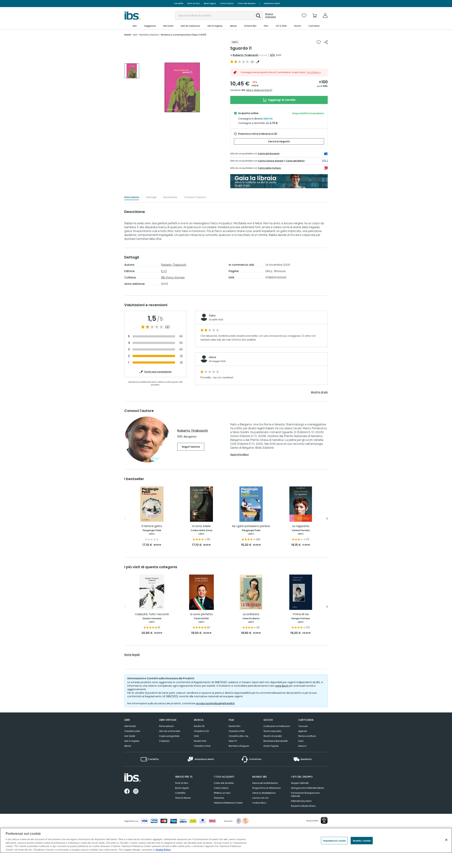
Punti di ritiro (193, 3)
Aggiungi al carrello (281, 100)
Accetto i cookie (362, 840)
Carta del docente (246, 3)
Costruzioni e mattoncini (276, 726)
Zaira (212, 315)
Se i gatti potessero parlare (251, 526)
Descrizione (131, 197)
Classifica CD (201, 731)
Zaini (301, 740)
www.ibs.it (281, 686)
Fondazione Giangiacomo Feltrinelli (305, 794)
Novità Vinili (200, 740)
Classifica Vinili (202, 745)
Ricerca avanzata (270, 15)
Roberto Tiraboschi (245, 55)
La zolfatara (251, 614)
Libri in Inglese (131, 740)
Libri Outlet (129, 736)
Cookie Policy (163, 849)
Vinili (196, 736)
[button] (258, 15)
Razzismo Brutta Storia (303, 805)
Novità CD (199, 726)
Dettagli (151, 197)
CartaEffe (178, 3)
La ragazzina (300, 526)
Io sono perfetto (201, 614)
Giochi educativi (272, 731)
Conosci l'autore (195, 197)
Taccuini (303, 726)
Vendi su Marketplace (263, 792)
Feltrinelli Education (301, 801)
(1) (181, 355)
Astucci (302, 745)
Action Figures (271, 745)
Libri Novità (130, 726)
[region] (226, 840)
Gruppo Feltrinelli (300, 782)
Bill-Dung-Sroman (173, 277)
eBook (127, 745)
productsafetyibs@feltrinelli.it (215, 703)
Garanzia (219, 797)
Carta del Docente (268, 153)
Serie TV (233, 740)
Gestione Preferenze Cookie (228, 802)
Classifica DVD (237, 731)
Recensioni (170, 197)
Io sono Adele (201, 526)
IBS (243, 90)
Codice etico (259, 802)
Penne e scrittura (307, 736)
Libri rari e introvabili (169, 731)
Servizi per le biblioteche (265, 782)
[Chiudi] (446, 840)
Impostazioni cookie (334, 840)
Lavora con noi (260, 797)
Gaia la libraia (183, 797)
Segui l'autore (191, 446)
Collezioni (164, 740)
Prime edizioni (166, 726)
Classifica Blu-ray (238, 736)
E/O (272, 55)
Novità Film (234, 726)
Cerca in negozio (279, 141)
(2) (167, 327)
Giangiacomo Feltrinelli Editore (307, 787)
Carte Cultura (226, 3)
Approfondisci (239, 454)
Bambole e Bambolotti (275, 740)
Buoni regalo (210, 3)
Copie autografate (169, 736)
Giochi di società (272, 736)
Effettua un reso (222, 792)
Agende (302, 731)
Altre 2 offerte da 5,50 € (259, 90)
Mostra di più (319, 392)
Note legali (132, 655)
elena (212, 357)
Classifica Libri (132, 731)
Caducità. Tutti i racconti (152, 614)
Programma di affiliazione (266, 787)
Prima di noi (301, 614)
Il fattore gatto (151, 526)
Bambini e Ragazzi (239, 745)
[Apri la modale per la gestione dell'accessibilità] (324, 820)
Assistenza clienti (272, 3)
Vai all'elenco (314, 72)
